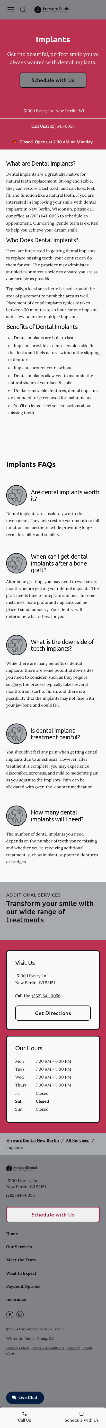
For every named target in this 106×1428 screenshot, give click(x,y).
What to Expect (21, 1273)
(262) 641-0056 (60, 126)
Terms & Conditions (47, 1348)
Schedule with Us (53, 80)
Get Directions (53, 1013)
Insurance (16, 1299)
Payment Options (23, 1286)
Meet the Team (21, 1259)
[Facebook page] (9, 1314)
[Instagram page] (20, 1314)
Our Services (19, 1246)
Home (12, 1233)
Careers (73, 1348)
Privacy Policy (17, 1348)
